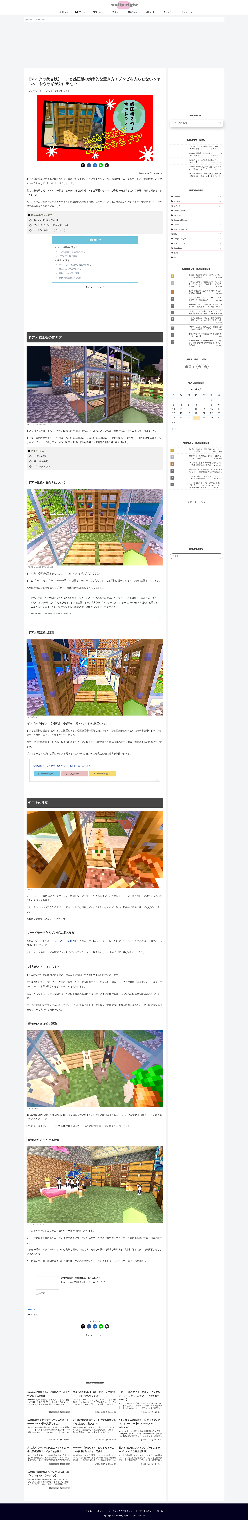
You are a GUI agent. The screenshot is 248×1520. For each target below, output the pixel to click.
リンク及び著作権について (120, 1511)
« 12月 (173, 429)
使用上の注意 (63, 260)
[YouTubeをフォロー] (199, 366)
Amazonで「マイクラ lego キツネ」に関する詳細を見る (62, 766)
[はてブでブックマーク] (95, 165)
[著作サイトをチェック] (187, 366)
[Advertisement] (124, 44)
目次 (91, 240)
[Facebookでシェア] (89, 165)
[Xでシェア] (83, 165)
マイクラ (33, 1315)
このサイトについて (145, 1511)
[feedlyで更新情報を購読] (206, 366)
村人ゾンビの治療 (65, 941)
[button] (107, 165)
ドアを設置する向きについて (72, 252)
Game (32, 1309)
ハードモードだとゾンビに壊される (75, 265)
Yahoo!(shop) (102, 774)
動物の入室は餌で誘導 (69, 273)
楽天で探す (74, 774)
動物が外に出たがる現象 (70, 278)
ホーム (160, 1511)
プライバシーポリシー (95, 1511)
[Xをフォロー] (193, 366)
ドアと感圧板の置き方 (67, 247)
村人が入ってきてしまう (70, 269)
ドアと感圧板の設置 (68, 256)
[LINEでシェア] (101, 165)
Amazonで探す (47, 774)
